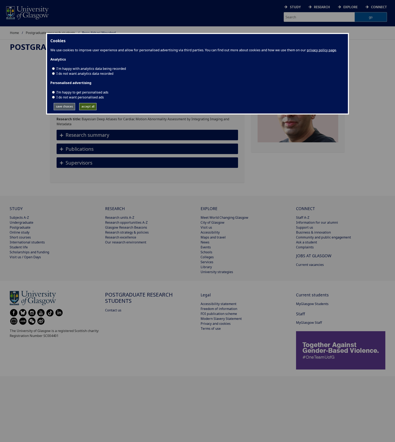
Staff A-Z (302, 217)
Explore (350, 7)
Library (206, 267)
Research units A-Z (119, 217)
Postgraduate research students (139, 297)
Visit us (206, 227)
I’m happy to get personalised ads (82, 92)
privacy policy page (321, 50)
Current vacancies (310, 264)
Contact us (113, 310)
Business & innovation (313, 232)
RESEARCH (115, 208)
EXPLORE (209, 208)
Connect (379, 7)
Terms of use (211, 328)
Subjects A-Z (19, 217)
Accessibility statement (218, 304)
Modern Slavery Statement (221, 318)
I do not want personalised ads (80, 97)
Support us (304, 227)
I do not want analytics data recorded (84, 73)
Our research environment (125, 242)
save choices (64, 106)
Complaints (305, 247)
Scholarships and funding (29, 252)
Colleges (207, 257)
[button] (147, 135)
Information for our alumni (317, 222)
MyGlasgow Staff (309, 322)
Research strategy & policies (127, 232)
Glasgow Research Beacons (126, 227)
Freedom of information (219, 308)
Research (322, 7)
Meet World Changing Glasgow (224, 217)
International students (27, 242)
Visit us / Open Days (25, 257)
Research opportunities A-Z (126, 222)
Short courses (20, 237)
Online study (19, 232)
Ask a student (306, 242)
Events (206, 247)
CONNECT (305, 208)
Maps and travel (213, 237)
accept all (87, 106)
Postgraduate (20, 227)
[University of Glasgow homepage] (27, 12)
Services (207, 262)
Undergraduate (21, 222)
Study (295, 7)
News (205, 242)
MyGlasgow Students (312, 304)
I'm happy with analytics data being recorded (91, 68)
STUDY (16, 208)
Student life (19, 247)
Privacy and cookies (216, 323)
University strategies (217, 272)
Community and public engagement (323, 237)
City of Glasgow (212, 222)
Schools (206, 252)
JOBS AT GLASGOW (313, 255)
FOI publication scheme (219, 313)
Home (14, 32)
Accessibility (210, 232)
